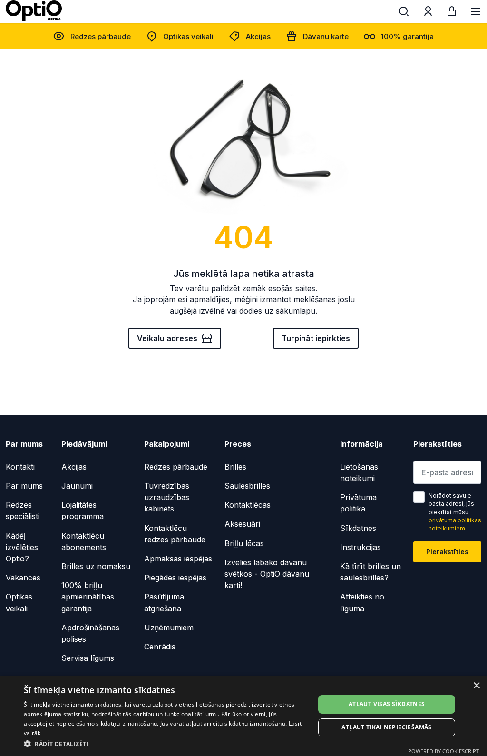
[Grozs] (452, 13)
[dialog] (243, 716)
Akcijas (258, 36)
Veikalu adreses (167, 338)
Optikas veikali (188, 36)
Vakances (23, 577)
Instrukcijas (360, 547)
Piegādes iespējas (175, 577)
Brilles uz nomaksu (95, 566)
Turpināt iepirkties (316, 338)
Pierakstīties (447, 552)
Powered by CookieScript (443, 751)
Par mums (24, 486)
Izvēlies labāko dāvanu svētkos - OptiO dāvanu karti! (266, 574)
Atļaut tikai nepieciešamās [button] (386, 727)
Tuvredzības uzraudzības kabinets (166, 497)
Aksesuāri (242, 524)
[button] (165, 743)
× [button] (476, 685)
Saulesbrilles (247, 486)
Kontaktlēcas (247, 505)
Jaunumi (77, 486)
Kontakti (20, 466)
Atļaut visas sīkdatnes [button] (387, 704)
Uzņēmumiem (169, 627)
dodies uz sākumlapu (277, 310)
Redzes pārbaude (100, 36)
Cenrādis (159, 646)
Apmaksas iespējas (178, 558)
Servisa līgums (87, 658)
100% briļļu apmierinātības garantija (87, 596)
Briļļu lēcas (244, 543)
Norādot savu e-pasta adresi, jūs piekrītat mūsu (455, 512)
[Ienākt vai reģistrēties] (428, 13)
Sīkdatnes (358, 528)
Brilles (235, 466)
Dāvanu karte (326, 36)
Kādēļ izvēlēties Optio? (22, 547)
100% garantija (407, 36)
